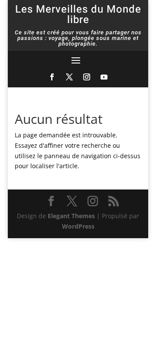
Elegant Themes (71, 216)
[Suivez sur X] (69, 77)
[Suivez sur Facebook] (52, 77)
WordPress (78, 226)
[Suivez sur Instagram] (87, 77)
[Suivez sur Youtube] (104, 77)
